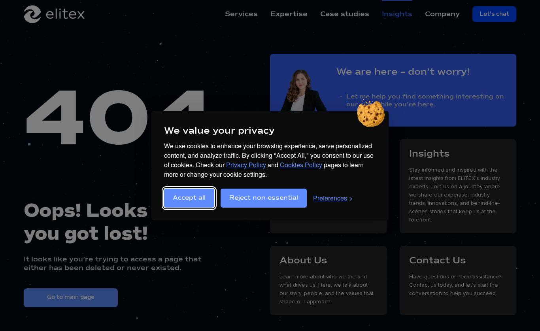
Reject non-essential (263, 198)
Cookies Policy (301, 164)
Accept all (189, 198)
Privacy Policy (246, 164)
